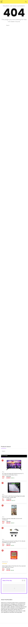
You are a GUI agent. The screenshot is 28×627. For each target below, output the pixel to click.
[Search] (26, 2)
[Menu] (1, 2)
